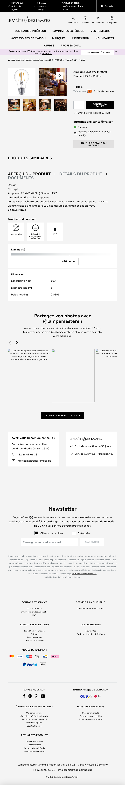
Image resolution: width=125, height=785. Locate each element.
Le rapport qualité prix (34, 748)
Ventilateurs (100, 31)
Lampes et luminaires (18, 59)
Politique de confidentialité (84, 573)
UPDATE (97, 52)
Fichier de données (104, 91)
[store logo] (29, 19)
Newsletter (90, 630)
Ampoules (34, 59)
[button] (14, 105)
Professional (71, 45)
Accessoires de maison (34, 751)
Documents (21, 177)
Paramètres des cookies (91, 716)
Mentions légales (34, 722)
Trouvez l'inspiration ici (60, 415)
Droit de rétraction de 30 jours (91, 634)
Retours (34, 634)
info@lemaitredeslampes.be (34, 460)
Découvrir (47, 53)
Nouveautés (105, 38)
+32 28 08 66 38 (27, 454)
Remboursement (34, 637)
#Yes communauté (90, 712)
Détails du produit (80, 174)
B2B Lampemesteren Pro (90, 719)
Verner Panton (34, 744)
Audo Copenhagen (34, 741)
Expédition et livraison (34, 630)
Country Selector (34, 725)
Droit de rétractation (34, 640)
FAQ (34, 615)
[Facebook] (24, 696)
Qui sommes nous (34, 712)
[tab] (31, 174)
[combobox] (75, 19)
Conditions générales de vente (34, 716)
